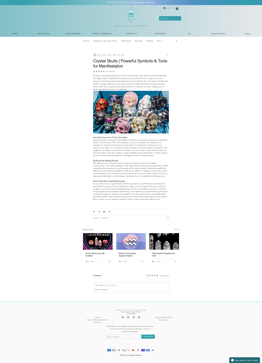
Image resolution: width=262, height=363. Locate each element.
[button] (177, 8)
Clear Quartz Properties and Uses (163, 254)
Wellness (150, 41)
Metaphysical (126, 41)
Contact (97, 317)
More (159, 41)
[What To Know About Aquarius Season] (131, 241)
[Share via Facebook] (94, 212)
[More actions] (167, 55)
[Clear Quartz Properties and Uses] (164, 241)
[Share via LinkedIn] (104, 212)
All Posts (86, 41)
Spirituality (138, 41)
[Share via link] (109, 212)
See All (177, 229)
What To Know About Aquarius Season (127, 254)
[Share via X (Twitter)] (99, 212)
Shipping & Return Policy (163, 317)
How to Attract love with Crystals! (95, 254)
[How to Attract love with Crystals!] (98, 241)
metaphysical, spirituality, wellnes (105, 41)
